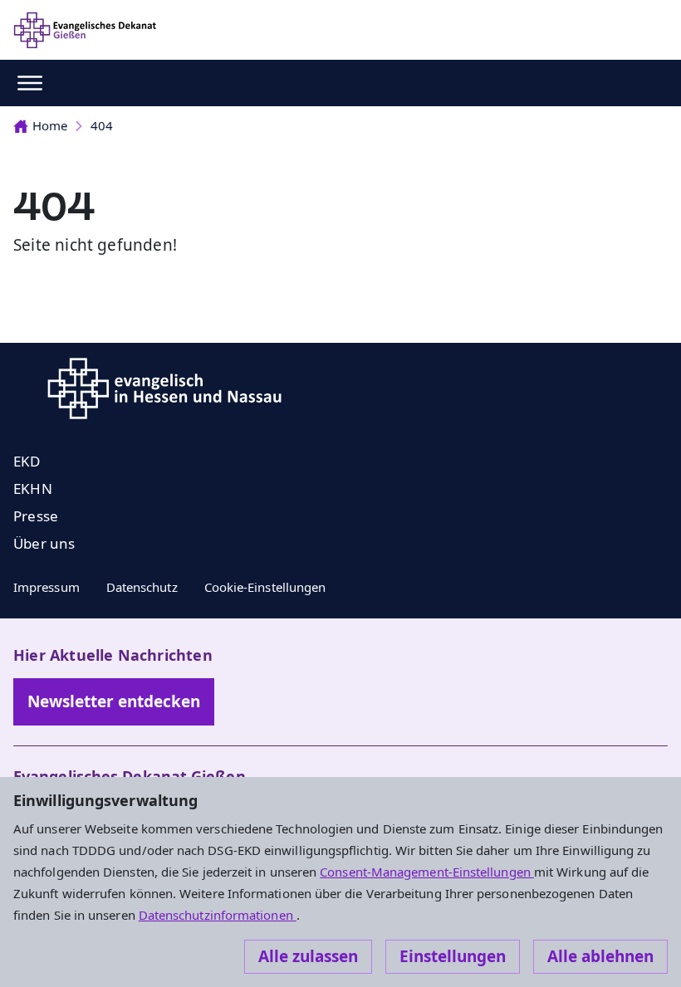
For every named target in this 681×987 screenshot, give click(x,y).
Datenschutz (142, 587)
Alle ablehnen (600, 956)
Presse (35, 515)
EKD (27, 461)
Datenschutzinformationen (217, 914)
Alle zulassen (308, 956)
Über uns (44, 543)
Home (49, 125)
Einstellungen (452, 956)
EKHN (32, 488)
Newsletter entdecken (113, 701)
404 (102, 125)
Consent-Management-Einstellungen (427, 871)
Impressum (46, 587)
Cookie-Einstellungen (265, 587)
